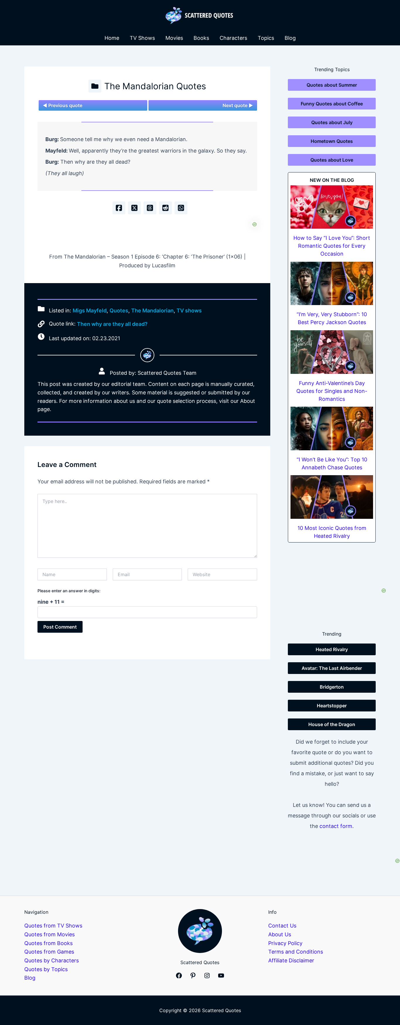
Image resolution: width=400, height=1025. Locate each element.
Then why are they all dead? (112, 324)
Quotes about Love (331, 160)
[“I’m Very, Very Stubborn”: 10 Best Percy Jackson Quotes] (331, 283)
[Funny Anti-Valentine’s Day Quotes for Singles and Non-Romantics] (331, 352)
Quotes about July (332, 122)
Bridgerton (332, 687)
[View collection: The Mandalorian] (94, 86)
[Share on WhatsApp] (181, 207)
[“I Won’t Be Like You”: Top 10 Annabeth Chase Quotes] (331, 428)
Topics (266, 38)
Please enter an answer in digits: (68, 590)
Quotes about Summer (332, 85)
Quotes (119, 310)
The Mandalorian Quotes (155, 86)
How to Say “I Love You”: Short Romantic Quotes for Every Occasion (331, 246)
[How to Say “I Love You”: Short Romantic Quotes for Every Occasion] (331, 207)
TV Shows (142, 38)
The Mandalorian (152, 310)
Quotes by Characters (51, 960)
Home (112, 38)
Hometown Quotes (332, 141)
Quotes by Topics (46, 969)
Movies (174, 38)
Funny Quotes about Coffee (332, 104)
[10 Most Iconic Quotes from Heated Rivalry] (331, 497)
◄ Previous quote (62, 105)
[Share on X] (134, 207)
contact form (335, 826)
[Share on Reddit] (165, 207)
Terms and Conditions (295, 952)
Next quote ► (238, 105)
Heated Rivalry (332, 649)
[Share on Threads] (149, 207)
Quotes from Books (48, 943)
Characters (233, 38)
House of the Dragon (331, 724)
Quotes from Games (49, 952)
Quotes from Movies (49, 934)
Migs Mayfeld (90, 310)
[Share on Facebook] (118, 207)
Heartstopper (332, 706)
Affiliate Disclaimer (291, 960)
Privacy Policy (285, 943)
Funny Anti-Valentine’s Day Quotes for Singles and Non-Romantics (331, 391)
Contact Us (282, 926)
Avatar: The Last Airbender (332, 668)
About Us (279, 934)
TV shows (189, 310)
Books (201, 38)
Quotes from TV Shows (53, 926)
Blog (290, 38)
